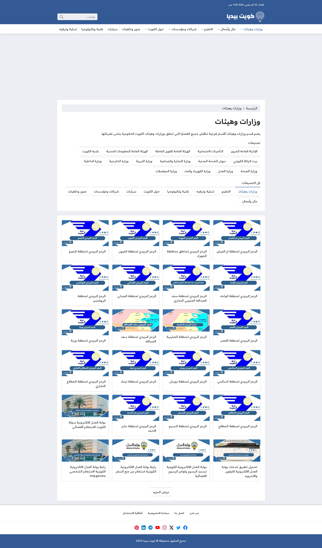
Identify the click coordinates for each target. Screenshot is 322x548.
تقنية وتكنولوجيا (178, 191)
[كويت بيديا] (245, 17)
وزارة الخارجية (119, 161)
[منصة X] (171, 528)
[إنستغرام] (165, 528)
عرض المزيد (161, 492)
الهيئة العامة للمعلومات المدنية (127, 151)
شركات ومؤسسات (106, 191)
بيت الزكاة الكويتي (245, 161)
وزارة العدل (225, 171)
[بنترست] (137, 528)
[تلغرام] (151, 528)
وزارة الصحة (249, 171)
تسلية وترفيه (205, 191)
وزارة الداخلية (93, 161)
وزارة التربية (144, 161)
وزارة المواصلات (166, 171)
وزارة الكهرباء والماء (197, 171)
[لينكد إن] (144, 528)
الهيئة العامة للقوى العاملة (172, 151)
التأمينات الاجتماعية (210, 151)
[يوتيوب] (157, 528)
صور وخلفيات (77, 191)
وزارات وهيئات (247, 191)
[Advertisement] (161, 64)
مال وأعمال (249, 201)
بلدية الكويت (90, 151)
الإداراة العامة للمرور (244, 151)
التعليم (226, 191)
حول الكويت (152, 191)
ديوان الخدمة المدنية (212, 161)
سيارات (131, 191)
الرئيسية (251, 108)
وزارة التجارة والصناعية (175, 161)
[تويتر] (178, 528)
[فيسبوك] (185, 528)
